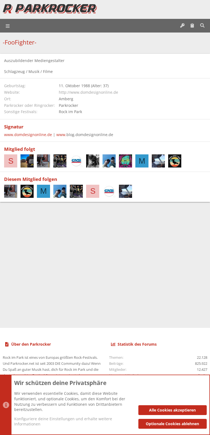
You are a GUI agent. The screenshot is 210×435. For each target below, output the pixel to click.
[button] (8, 26)
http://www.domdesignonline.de (88, 92)
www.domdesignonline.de (28, 134)
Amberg (66, 98)
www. (61, 134)
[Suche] (202, 26)
